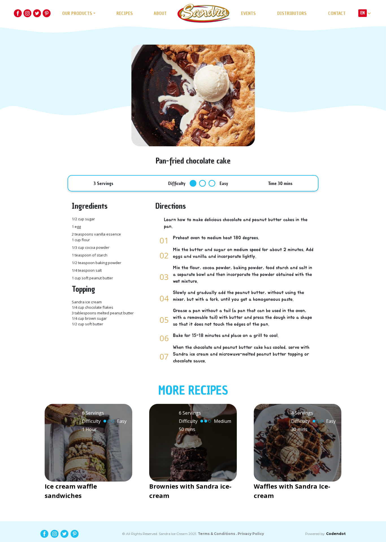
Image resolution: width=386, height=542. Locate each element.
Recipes (124, 13)
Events (248, 13)
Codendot (336, 534)
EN (362, 13)
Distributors (292, 13)
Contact (337, 13)
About (160, 13)
